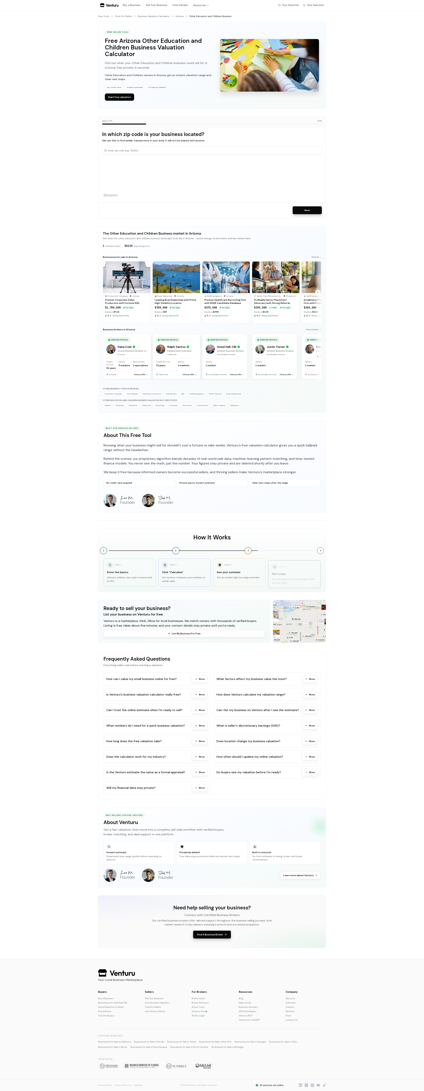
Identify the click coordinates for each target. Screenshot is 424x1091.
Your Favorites (290, 5)
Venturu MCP (245, 1015)
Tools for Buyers (106, 1015)
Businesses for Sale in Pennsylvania (149, 1047)
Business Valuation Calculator (154, 16)
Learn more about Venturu (298, 875)
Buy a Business (131, 5)
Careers (290, 1007)
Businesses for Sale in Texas (181, 1041)
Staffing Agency (196, 394)
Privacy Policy (105, 1085)
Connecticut (202, 405)
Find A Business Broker (210, 934)
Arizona (179, 16)
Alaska (108, 405)
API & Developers (247, 1011)
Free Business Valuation (157, 1002)
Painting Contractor (152, 394)
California (146, 405)
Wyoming (160, 405)
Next (307, 210)
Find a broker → (313, 329)
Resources (199, 5)
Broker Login (198, 1015)
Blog (241, 998)
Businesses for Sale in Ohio (283, 1041)
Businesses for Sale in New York (215, 1041)
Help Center (245, 1002)
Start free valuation (119, 97)
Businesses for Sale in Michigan (228, 1047)
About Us (290, 998)
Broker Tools (198, 1007)
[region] (212, 178)
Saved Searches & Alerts (111, 1007)
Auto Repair (132, 394)
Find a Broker (180, 5)
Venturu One (198, 1011)
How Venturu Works (155, 1011)
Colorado (173, 405)
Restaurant (171, 394)
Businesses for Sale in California (114, 1041)
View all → (316, 257)
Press (288, 1015)
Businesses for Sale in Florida (149, 1041)
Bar (183, 394)
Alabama (133, 405)
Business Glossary (248, 1007)
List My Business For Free (186, 633)
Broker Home (198, 998)
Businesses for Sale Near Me (112, 1002)
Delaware (234, 405)
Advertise (291, 1002)
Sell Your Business (156, 5)
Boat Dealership (233, 394)
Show (202, 678)
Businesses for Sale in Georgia (250, 1041)
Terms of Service (123, 1085)
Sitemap (138, 1085)
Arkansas (119, 405)
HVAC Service (215, 394)
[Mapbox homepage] (110, 195)
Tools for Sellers (123, 16)
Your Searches (315, 5)
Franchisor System (113, 394)
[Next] (317, 292)
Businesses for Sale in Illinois (112, 1047)
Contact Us (291, 1020)
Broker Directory (200, 1002)
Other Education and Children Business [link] (210, 16)
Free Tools (103, 16)
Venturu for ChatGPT (249, 1020)
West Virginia (219, 405)
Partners (290, 1011)
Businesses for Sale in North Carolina (189, 1047)
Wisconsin (187, 405)
